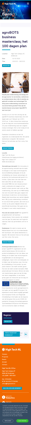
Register (6, 65)
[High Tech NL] (9, 4)
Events (4, 359)
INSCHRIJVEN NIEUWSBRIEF (12, 388)
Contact (4, 364)
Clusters (4, 354)
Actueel (4, 362)
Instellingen (8, 420)
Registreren (8, 148)
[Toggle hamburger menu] (28, 4)
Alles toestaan (22, 420)
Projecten (5, 357)
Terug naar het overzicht (11, 334)
